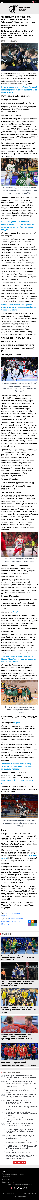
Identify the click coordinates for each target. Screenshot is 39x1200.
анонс (8, 913)
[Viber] (29, 924)
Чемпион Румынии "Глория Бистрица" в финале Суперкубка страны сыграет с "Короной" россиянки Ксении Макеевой (22, 1136)
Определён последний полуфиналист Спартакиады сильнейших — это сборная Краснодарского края (18, 1102)
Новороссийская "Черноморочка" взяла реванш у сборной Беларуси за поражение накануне (21, 1141)
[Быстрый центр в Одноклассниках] (26, 1188)
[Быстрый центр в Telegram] (18, 1188)
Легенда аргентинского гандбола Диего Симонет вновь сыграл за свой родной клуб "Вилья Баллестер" (21, 1108)
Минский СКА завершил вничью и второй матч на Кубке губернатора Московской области (21, 1151)
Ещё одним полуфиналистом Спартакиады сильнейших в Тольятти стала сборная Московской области (19, 1125)
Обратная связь (8, 1182)
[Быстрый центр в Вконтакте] (21, 1188)
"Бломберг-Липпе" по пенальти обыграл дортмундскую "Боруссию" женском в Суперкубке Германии (21, 1113)
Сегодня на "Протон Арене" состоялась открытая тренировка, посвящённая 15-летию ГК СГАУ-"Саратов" (21, 1119)
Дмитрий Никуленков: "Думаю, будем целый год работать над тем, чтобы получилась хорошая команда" (21, 1096)
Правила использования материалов (17, 1185)
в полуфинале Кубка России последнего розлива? (19, 780)
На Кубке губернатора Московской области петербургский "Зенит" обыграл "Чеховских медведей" (19, 1131)
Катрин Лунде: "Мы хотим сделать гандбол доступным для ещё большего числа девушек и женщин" (21, 1077)
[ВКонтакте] (29, 921)
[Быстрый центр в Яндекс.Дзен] (14, 1188)
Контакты (6, 1179)
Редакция (6, 1177)
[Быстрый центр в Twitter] (24, 1188)
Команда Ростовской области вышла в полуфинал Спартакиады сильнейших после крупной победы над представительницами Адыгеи (22, 1146)
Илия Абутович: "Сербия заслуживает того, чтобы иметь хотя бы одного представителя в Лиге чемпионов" (21, 1090)
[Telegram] (35, 924)
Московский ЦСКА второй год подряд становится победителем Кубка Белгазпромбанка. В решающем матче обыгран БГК (21, 1156)
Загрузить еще (19, 1162)
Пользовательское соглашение (14, 1174)
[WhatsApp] (32, 924)
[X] (35, 921)
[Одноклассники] (32, 921)
